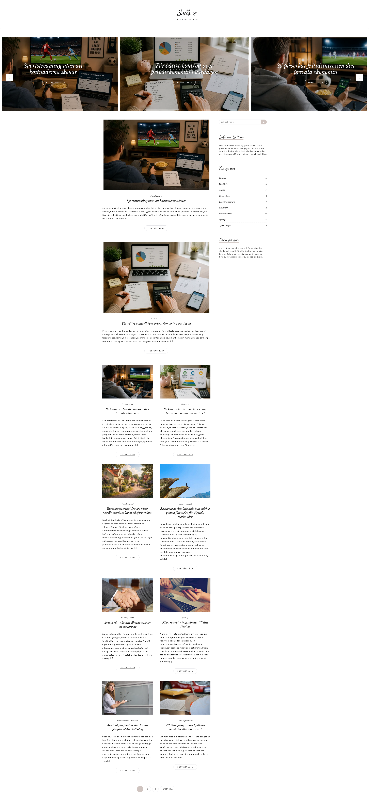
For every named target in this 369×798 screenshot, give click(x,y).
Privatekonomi (156, 196)
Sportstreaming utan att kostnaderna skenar (156, 201)
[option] (184, 74)
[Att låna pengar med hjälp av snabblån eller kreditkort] (185, 697)
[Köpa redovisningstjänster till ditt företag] (185, 595)
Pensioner (185, 404)
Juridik (189, 503)
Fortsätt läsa (53, 82)
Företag (181, 503)
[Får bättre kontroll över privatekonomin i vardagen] (156, 277)
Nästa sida (168, 789)
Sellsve (186, 12)
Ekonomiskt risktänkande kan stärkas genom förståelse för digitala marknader (185, 512)
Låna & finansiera (185, 720)
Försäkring (224, 184)
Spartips (134, 720)
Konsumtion (224, 196)
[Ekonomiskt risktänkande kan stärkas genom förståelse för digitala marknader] (185, 481)
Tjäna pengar (225, 225)
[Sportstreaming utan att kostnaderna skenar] (156, 154)
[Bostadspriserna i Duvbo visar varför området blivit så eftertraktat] (127, 481)
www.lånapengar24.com (248, 254)
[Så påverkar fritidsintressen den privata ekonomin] (127, 381)
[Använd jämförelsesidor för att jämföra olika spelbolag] (127, 697)
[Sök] (264, 122)
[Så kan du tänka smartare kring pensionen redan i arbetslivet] (185, 381)
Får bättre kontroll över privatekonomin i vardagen (156, 323)
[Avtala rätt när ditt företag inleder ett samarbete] (127, 595)
